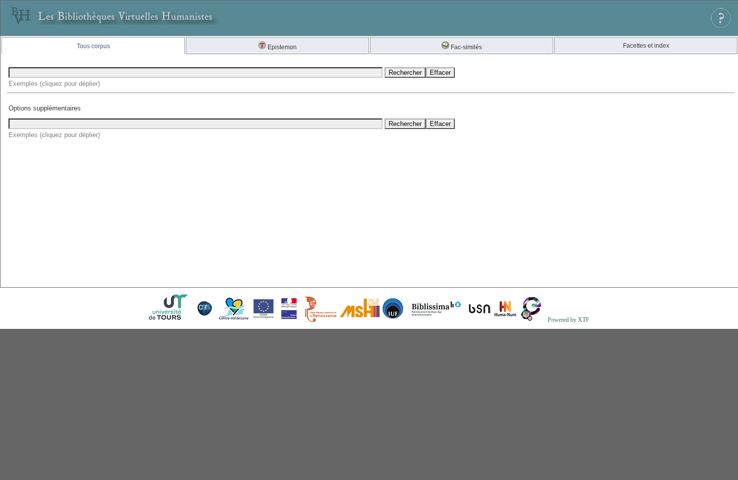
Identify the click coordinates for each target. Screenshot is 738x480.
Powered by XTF (568, 319)
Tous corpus (93, 46)
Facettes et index (646, 45)
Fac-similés (465, 47)
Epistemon (281, 47)
